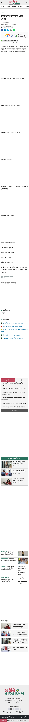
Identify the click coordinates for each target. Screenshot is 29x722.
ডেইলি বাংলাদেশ (11, 717)
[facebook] (2, 30)
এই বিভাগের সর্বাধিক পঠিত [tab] (14, 458)
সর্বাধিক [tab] (21, 380)
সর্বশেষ (2, 6)
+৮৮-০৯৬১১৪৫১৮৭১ (15, 703)
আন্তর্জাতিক (20, 6)
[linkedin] (5, 30)
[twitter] (8, 30)
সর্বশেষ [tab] (7, 380)
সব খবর (14, 410)
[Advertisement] (14, 357)
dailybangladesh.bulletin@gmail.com (15, 712)
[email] (11, 30)
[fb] (9, 709)
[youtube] (20, 709)
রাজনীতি (14, 6)
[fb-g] (11, 709)
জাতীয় (8, 6)
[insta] (16, 709)
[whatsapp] (14, 30)
